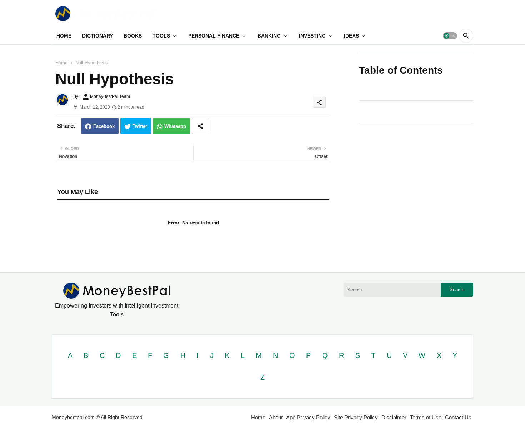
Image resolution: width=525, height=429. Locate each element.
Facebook (104, 126)
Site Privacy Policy (356, 417)
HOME (63, 36)
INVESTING (312, 36)
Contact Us (458, 417)
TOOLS (161, 36)
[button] (450, 35)
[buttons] (452, 13)
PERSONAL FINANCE (213, 36)
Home (61, 62)
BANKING (269, 36)
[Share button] (200, 126)
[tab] (64, 35)
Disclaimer (393, 417)
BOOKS (133, 36)
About (275, 417)
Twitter (139, 126)
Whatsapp (175, 126)
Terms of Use (425, 417)
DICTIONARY (97, 36)
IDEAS (351, 36)
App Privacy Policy (308, 417)
